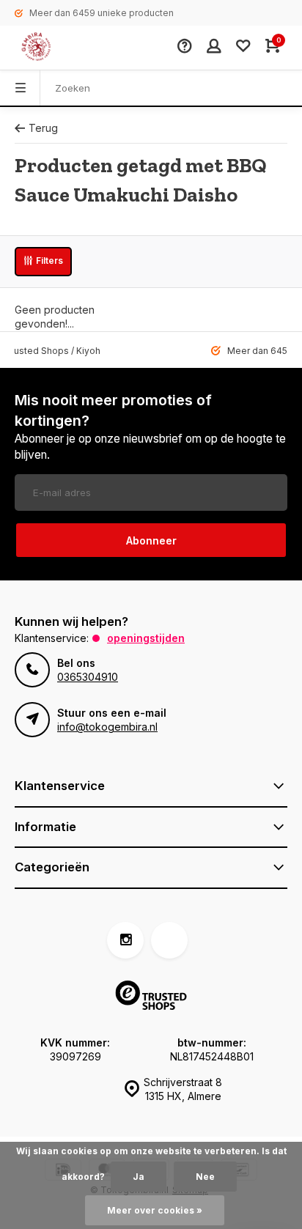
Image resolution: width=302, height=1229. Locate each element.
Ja (138, 1176)
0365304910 (87, 677)
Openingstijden (146, 638)
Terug (43, 128)
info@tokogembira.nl (107, 726)
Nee (205, 1176)
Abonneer (151, 540)
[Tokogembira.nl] (51, 48)
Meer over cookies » (154, 1210)
